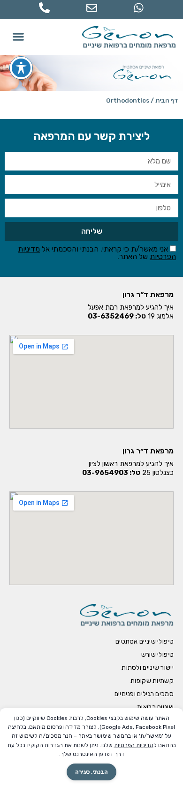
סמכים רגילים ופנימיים (144, 694)
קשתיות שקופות (152, 681)
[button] (18, 37)
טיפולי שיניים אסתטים (144, 641)
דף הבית (166, 100)
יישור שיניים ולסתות (148, 668)
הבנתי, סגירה (91, 772)
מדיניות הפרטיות (133, 745)
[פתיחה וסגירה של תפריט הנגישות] (21, 68)
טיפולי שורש (157, 655)
